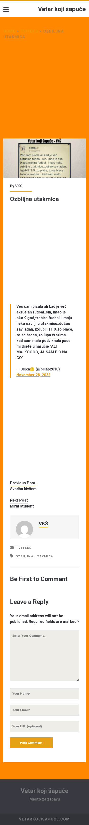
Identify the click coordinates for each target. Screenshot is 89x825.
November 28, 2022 (33, 375)
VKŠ (19, 186)
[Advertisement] (44, 92)
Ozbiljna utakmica (34, 556)
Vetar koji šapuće (62, 9)
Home (9, 31)
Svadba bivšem (23, 489)
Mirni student (22, 506)
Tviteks (29, 31)
